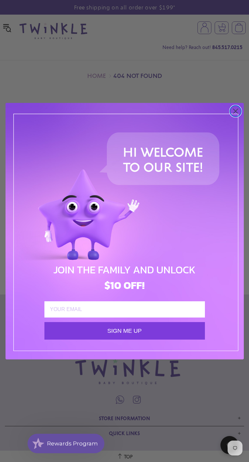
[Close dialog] (235, 111)
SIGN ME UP (124, 331)
